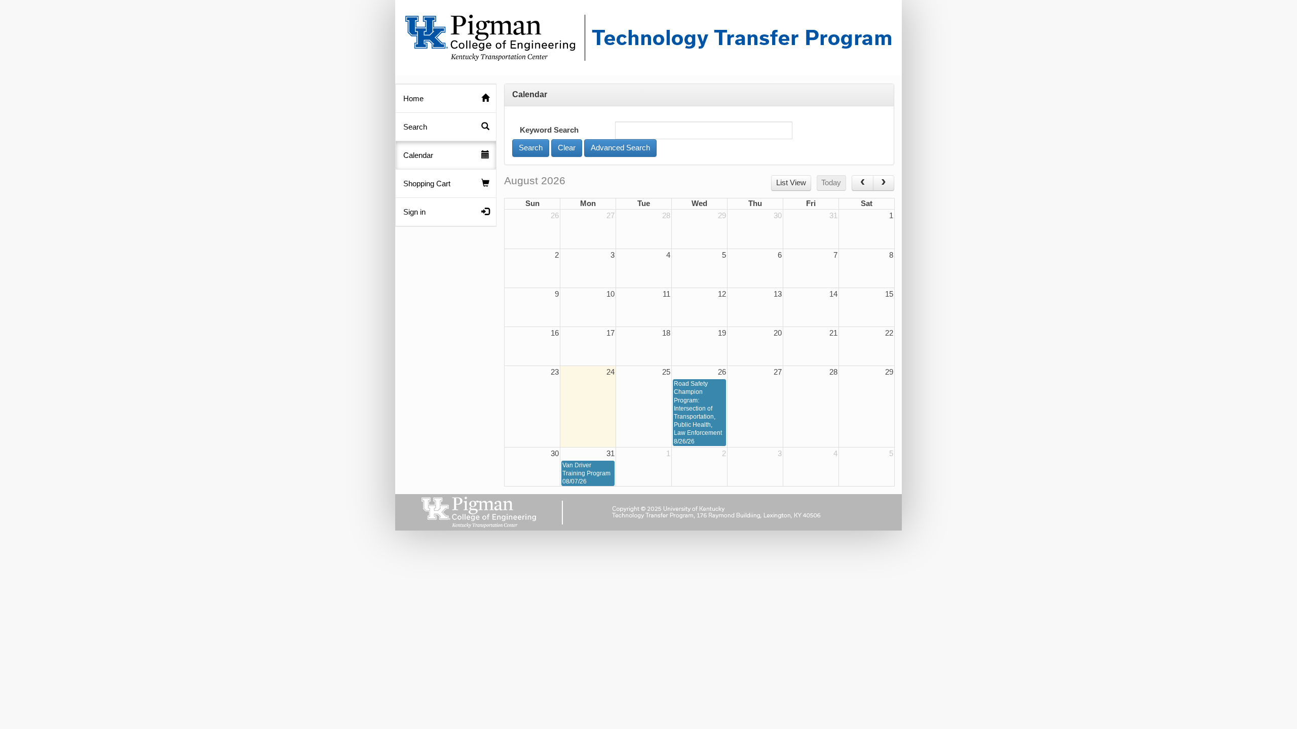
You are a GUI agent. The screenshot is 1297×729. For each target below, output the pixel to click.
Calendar (418, 155)
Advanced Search (620, 148)
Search (415, 127)
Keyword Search (549, 130)
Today (831, 183)
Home (413, 99)
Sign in (414, 212)
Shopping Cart (426, 184)
